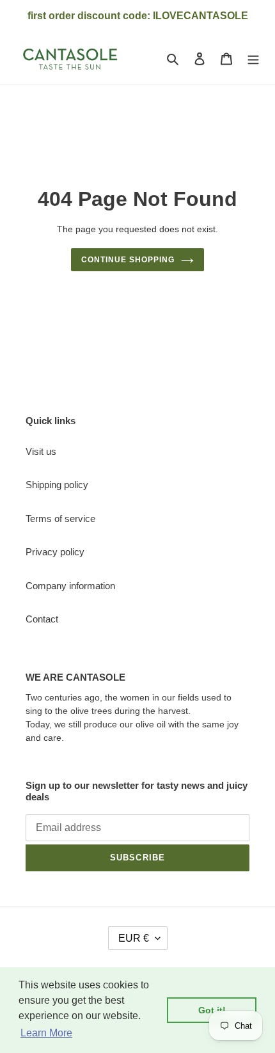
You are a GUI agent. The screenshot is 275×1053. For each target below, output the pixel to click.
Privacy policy (55, 551)
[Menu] (253, 58)
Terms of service (60, 518)
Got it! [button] (212, 1010)
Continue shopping (128, 259)
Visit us (41, 451)
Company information (70, 585)
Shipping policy (57, 484)
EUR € (133, 938)
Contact (42, 619)
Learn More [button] (46, 1032)
